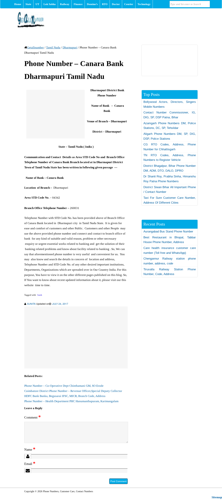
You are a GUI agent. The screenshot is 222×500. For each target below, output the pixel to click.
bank (39, 295)
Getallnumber (35, 47)
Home (17, 4)
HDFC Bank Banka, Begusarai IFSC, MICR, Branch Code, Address (64, 396)
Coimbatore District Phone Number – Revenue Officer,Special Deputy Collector (73, 391)
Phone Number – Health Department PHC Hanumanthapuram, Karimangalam (71, 401)
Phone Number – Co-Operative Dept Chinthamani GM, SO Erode (64, 385)
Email (29, 464)
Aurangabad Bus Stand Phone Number (168, 231)
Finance (78, 4)
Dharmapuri (70, 47)
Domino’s (92, 4)
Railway (64, 4)
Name (29, 449)
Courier (128, 4)
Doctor (116, 4)
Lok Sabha (50, 4)
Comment (32, 417)
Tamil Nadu (53, 47)
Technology (144, 4)
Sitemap (217, 497)
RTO (105, 4)
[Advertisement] (55, 114)
